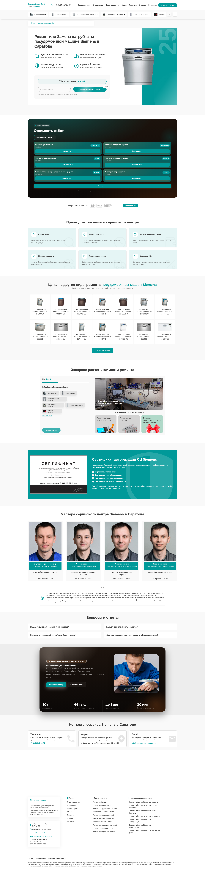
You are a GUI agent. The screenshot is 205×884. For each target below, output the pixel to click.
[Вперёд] (175, 14)
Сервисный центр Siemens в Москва (143, 802)
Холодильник (60, 14)
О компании (98, 5)
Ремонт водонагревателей (103, 815)
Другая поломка (130, 206)
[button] (98, 586)
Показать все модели (102, 350)
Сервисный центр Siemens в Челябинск (144, 816)
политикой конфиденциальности (67, 94)
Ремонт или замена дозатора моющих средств (54, 172)
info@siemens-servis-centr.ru (144, 743)
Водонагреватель (141, 14)
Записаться (66, 151)
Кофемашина (39, 14)
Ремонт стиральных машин (103, 812)
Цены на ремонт (112, 5)
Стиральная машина (115, 14)
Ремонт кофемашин (100, 802)
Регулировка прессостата (115, 172)
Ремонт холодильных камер (104, 831)
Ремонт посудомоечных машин (105, 808)
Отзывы (142, 5)
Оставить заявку (56, 685)
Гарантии (133, 5)
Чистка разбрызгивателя (45, 158)
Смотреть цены (76, 685)
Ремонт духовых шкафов (103, 822)
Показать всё (102, 186)
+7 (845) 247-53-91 (63, 5)
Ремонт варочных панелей (103, 818)
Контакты (152, 5)
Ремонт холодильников (102, 805)
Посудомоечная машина (86, 14)
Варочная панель (165, 14)
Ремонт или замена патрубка (116, 158)
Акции (124, 5)
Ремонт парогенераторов (103, 828)
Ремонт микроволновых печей (105, 825)
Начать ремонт (168, 5)
